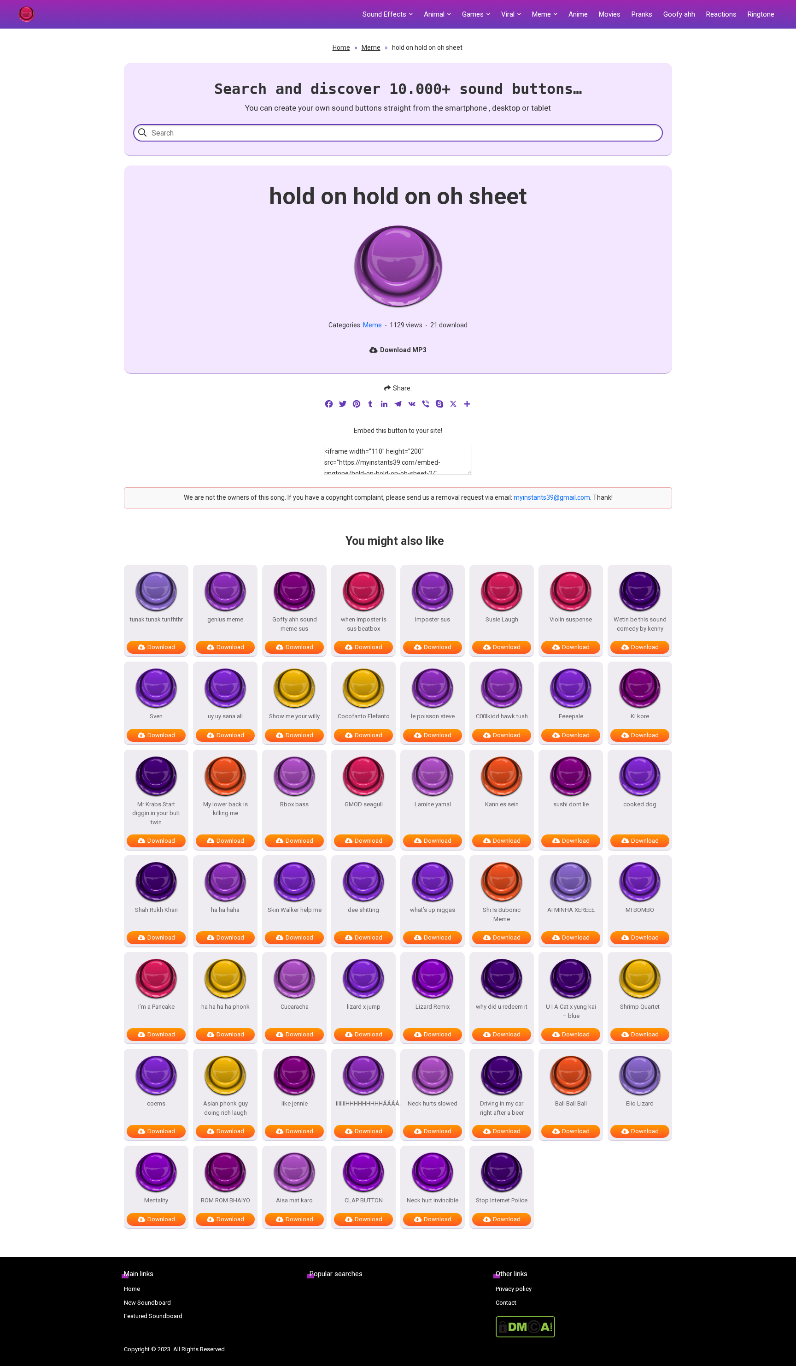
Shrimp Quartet (640, 1006)
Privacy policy (514, 1288)
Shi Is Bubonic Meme (502, 914)
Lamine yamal (433, 804)
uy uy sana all (225, 716)
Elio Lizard (640, 1103)
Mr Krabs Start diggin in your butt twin (156, 813)
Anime (578, 14)
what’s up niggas (432, 909)
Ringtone (761, 14)
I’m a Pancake (156, 1006)
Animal (434, 14)
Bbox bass (294, 804)
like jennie (294, 1103)
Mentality (156, 1200)
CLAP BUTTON (364, 1200)
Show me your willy (294, 716)
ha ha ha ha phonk (225, 1006)
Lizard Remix (433, 1006)
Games (473, 14)
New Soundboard (147, 1302)
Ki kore (640, 716)
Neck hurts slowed (432, 1103)
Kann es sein (502, 804)
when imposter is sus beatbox (363, 624)
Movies (609, 14)
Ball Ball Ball (571, 1103)
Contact (506, 1302)
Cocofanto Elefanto (364, 716)
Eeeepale (571, 716)
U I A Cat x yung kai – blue (571, 1011)
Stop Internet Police (501, 1200)
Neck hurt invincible (432, 1200)
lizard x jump (363, 1006)
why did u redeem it (501, 1006)
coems (156, 1103)
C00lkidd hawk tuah (502, 716)
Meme (541, 14)
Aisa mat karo (294, 1200)
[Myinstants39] (26, 14)
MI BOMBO (640, 909)
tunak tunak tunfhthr (156, 619)
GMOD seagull (364, 804)
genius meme (225, 619)
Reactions (721, 14)
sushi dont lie (571, 804)
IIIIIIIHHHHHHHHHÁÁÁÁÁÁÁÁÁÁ (363, 1103)
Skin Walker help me (295, 909)
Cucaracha (295, 1006)
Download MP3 (403, 350)
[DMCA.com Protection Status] (584, 1326)
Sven (156, 716)
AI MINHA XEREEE (571, 909)
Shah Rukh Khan (156, 909)
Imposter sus (432, 619)
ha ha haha (225, 909)
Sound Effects (384, 14)
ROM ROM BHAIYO (225, 1200)
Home (341, 47)
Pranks (642, 14)
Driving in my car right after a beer (502, 1108)
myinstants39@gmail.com (552, 497)
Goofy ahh (679, 14)
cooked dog (639, 804)
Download (161, 647)
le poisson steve (433, 716)
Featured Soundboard (153, 1316)
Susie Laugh (502, 619)
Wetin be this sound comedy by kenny (640, 624)
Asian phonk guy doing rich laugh (225, 1108)
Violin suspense (571, 619)
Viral (508, 14)
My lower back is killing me (225, 809)
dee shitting (363, 909)
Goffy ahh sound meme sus (294, 624)
